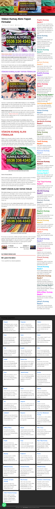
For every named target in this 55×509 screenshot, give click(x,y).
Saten (22, 335)
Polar (38, 359)
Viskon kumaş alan (13, 113)
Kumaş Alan (4, 14)
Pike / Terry (40, 427)
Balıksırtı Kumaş (8, 466)
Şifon (38, 348)
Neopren (22, 413)
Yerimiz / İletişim (23, 14)
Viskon (39, 322)
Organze (22, 401)
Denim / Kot (23, 359)
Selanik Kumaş (41, 466)
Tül (5, 401)
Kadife (5, 359)
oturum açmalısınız (16, 260)
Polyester (23, 322)
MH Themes (25, 507)
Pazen (39, 453)
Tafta (38, 401)
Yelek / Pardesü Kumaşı (10, 492)
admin (13, 25)
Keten (38, 335)
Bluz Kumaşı (23, 479)
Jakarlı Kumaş (24, 372)
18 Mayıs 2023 (6, 25)
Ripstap (6, 453)
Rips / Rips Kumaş (42, 440)
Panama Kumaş (24, 466)
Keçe (5, 372)
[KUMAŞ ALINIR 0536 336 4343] (27, 12)
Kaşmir (22, 348)
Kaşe (21, 440)
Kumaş (18, 25)
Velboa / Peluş (7, 427)
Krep (5, 335)
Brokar (39, 372)
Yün (5, 348)
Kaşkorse (23, 453)
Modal (5, 388)
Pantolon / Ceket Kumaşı (44, 479)
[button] (4, 505)
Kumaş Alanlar (13, 14)
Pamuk (6, 322)
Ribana (39, 388)
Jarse (21, 388)
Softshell (6, 413)
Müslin (22, 427)
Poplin (5, 440)
